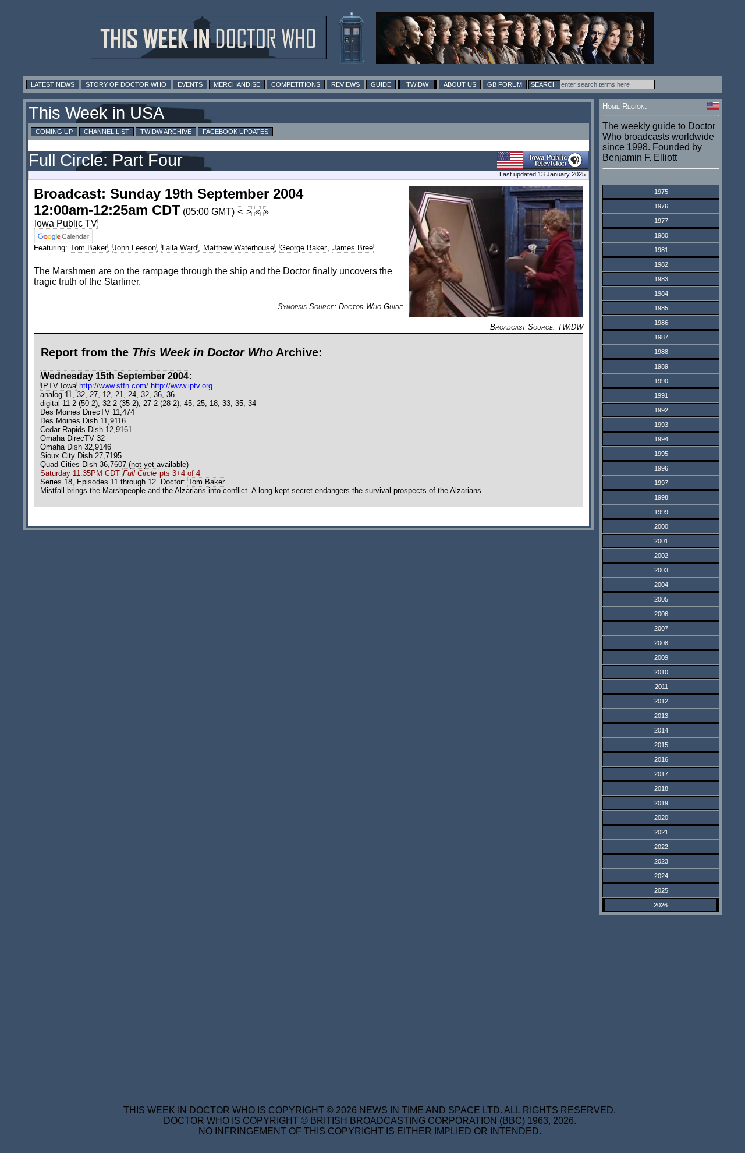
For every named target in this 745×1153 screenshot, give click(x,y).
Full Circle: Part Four (106, 160)
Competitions (295, 84)
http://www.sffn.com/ (113, 385)
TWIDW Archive (165, 131)
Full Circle (140, 473)
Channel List (106, 131)
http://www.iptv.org (181, 385)
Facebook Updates (235, 131)
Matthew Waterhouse (238, 247)
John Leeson (134, 247)
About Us (460, 84)
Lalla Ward (179, 247)
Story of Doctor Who (126, 84)
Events (190, 84)
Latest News (52, 84)
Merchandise (237, 84)
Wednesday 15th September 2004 (115, 376)
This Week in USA (96, 113)
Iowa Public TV (65, 223)
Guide (381, 84)
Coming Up (54, 131)
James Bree (352, 247)
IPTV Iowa (58, 385)
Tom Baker (88, 247)
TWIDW (417, 84)
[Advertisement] (369, 1002)
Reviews (345, 84)
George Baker (303, 247)
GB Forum (504, 84)
